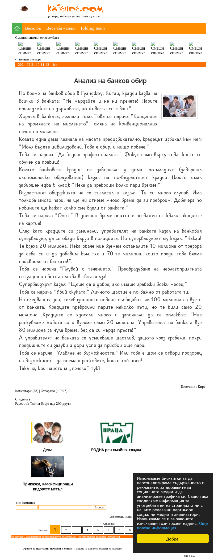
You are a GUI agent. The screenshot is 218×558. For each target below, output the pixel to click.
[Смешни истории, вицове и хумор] (77, 13)
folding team (93, 28)
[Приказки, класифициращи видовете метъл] (47, 475)
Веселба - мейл (61, 28)
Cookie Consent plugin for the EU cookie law (173, 548)
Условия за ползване (110, 548)
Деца (47, 449)
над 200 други (60, 404)
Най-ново (43, 530)
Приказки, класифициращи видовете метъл (48, 486)
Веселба (33, 28)
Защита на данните (86, 548)
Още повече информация (172, 525)
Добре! (173, 538)
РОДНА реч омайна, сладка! (116, 449)
